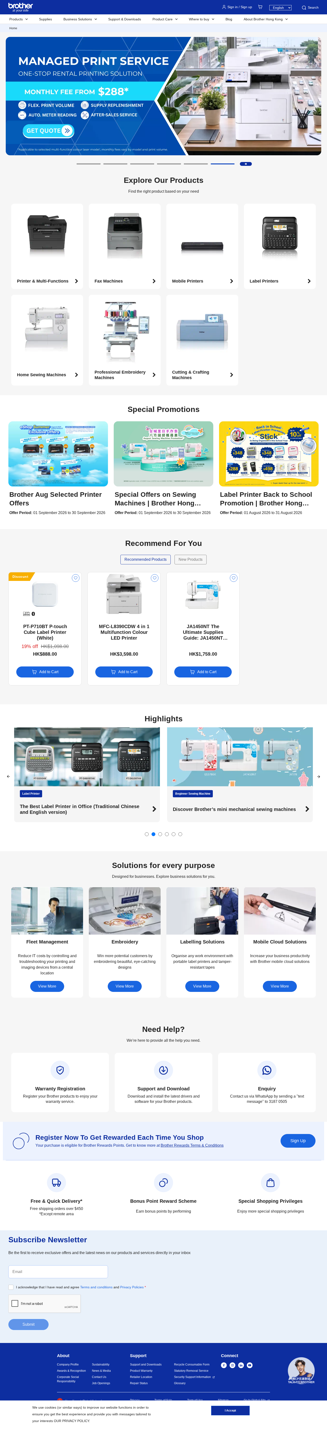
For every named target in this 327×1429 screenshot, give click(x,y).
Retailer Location (141, 1377)
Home (13, 28)
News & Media (101, 1370)
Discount (20, 577)
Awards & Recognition (71, 1370)
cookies (50, 1407)
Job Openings (101, 1383)
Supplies (45, 19)
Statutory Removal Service (191, 1370)
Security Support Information (192, 1377)
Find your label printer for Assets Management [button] (265, 809)
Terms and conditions (96, 1287)
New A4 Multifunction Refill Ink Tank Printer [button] (109, 809)
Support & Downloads (124, 19)
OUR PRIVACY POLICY (71, 1421)
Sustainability (100, 1364)
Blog (229, 19)
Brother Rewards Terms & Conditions (192, 1145)
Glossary (180, 1383)
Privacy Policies (132, 1287)
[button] (89, 163)
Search (313, 7)
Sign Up (298, 1140)
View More (47, 986)
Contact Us (99, 1377)
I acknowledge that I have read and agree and (81, 1287)
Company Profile (68, 1364)
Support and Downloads (146, 1364)
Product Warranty (141, 1370)
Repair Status (139, 1383)
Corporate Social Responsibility (68, 1379)
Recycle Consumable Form (191, 1364)
